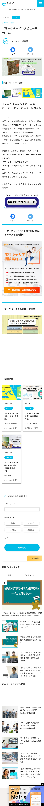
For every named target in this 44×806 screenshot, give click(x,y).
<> (22, 208)
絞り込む (22, 547)
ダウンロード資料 (11, 428)
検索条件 (35, 558)
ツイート (30, 54)
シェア (12, 54)
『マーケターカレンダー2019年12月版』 (32, 416)
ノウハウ (9, 408)
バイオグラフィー (29, 575)
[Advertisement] (22, 698)
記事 (9, 575)
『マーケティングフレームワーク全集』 (11, 416)
